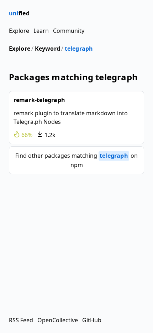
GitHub (91, 320)
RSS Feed (21, 320)
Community (68, 31)
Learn (41, 31)
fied (19, 13)
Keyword (47, 48)
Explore (19, 31)
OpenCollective (57, 320)
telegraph (79, 48)
